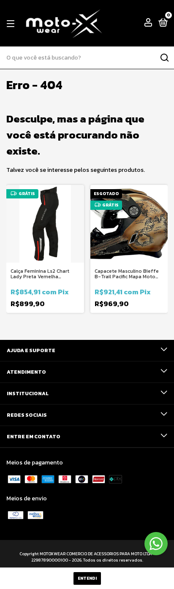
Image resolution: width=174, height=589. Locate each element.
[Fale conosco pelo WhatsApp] (156, 543)
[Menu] (12, 24)
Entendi (87, 578)
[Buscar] (164, 57)
